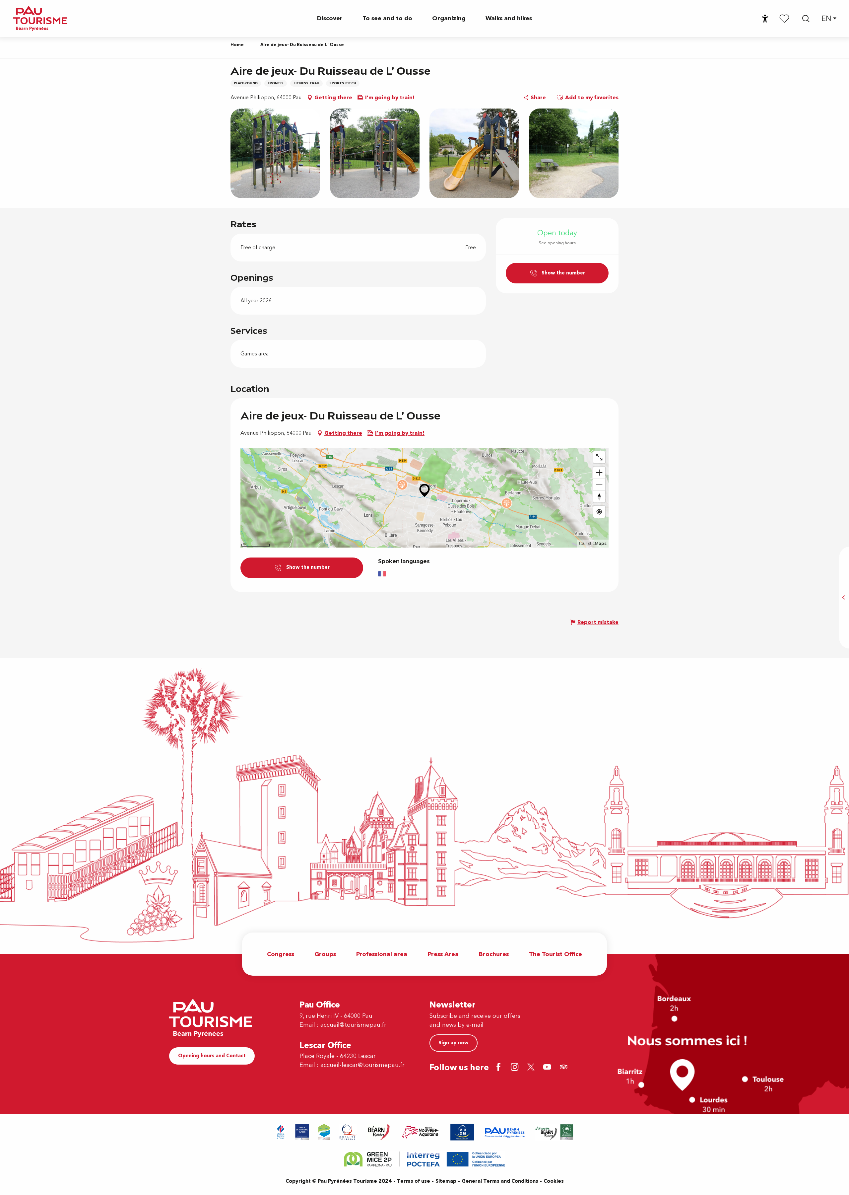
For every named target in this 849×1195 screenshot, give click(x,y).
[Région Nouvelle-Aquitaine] (420, 1132)
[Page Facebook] (499, 1067)
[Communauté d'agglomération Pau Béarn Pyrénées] (504, 1132)
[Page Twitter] (532, 1067)
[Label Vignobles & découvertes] (554, 1132)
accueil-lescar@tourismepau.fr (362, 1065)
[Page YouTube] (548, 1067)
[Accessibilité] (765, 19)
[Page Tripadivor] (564, 1067)
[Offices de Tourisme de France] (281, 1132)
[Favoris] (784, 18)
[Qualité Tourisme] (348, 1132)
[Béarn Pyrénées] (378, 1132)
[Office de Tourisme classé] (302, 1132)
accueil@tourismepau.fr (353, 1025)
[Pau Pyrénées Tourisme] (40, 18)
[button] (806, 18)
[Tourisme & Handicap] (462, 1132)
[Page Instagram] (516, 1067)
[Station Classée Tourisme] (324, 1132)
